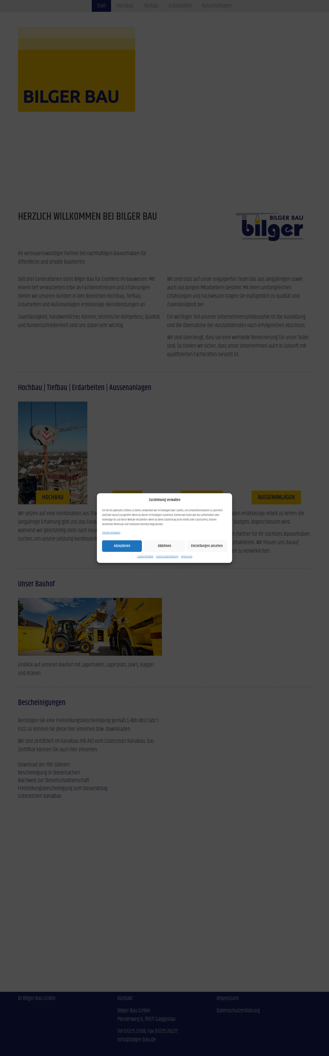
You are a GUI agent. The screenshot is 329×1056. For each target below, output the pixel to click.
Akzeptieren (122, 546)
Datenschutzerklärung (167, 556)
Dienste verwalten (111, 532)
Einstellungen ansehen (207, 546)
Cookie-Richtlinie (145, 556)
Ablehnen (164, 546)
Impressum (186, 556)
